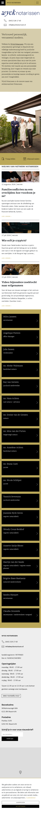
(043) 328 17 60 (15, 21)
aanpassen (20, 802)
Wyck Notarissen (14, 3)
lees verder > (6, 216)
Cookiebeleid (30, 798)
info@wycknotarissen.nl (17, 25)
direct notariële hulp (11, 696)
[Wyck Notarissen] (20, 772)
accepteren (20, 806)
